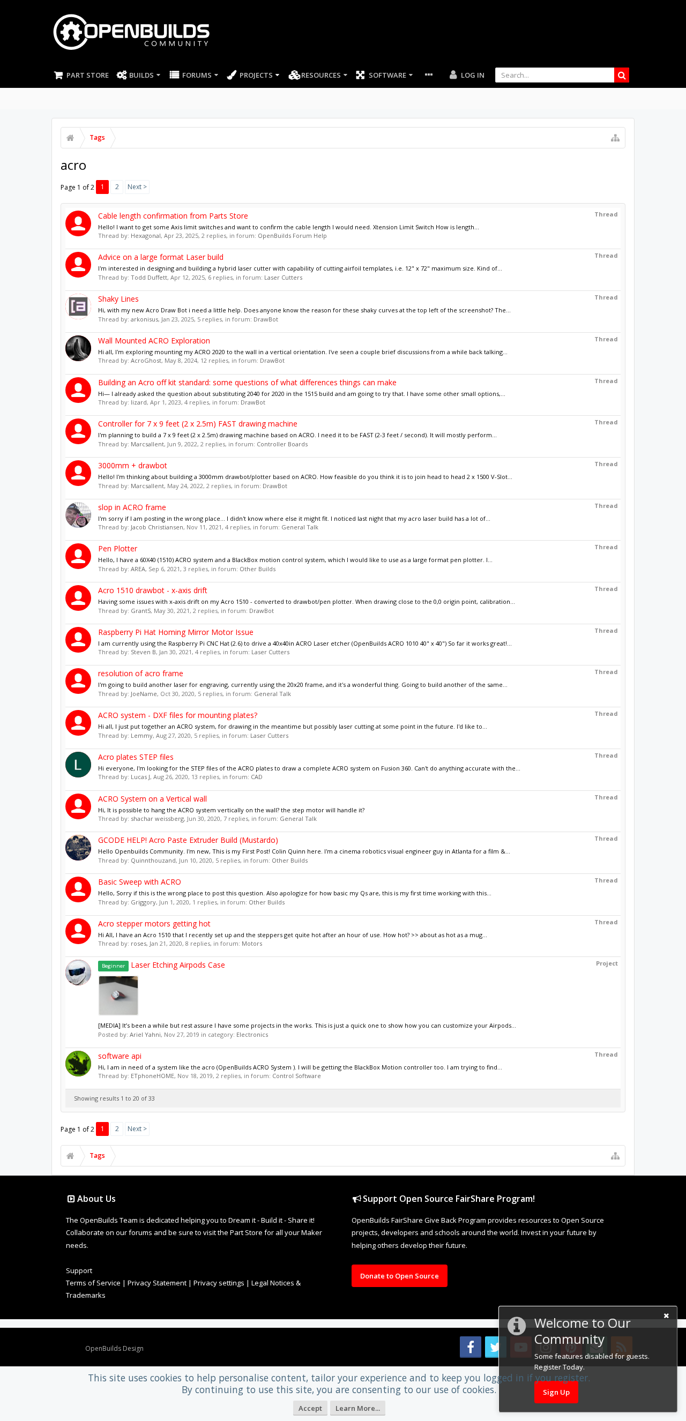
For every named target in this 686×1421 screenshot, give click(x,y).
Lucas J (140, 777)
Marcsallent (147, 444)
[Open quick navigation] (615, 138)
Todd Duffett (149, 277)
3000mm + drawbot (132, 465)
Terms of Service (93, 1283)
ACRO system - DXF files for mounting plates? (177, 715)
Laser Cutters (283, 277)
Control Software (296, 1076)
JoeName (144, 694)
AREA (138, 569)
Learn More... (357, 1408)
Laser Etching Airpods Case (163, 965)
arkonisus (144, 319)
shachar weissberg (157, 818)
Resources (321, 75)
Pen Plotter (117, 548)
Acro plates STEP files (136, 757)
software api (119, 1056)
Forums (197, 75)
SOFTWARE (387, 75)
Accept (310, 1408)
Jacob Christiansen (157, 527)
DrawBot (265, 319)
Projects (256, 75)
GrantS (141, 611)
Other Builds (257, 569)
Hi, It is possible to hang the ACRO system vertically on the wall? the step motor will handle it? (231, 810)
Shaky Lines (118, 299)
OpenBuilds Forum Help (292, 235)
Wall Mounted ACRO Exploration (154, 340)
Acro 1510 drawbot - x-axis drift (152, 590)
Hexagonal (146, 235)
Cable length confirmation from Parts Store (173, 216)
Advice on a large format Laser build (160, 257)
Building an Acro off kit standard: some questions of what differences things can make (247, 382)
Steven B (143, 652)
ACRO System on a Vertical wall (152, 799)
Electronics (252, 1034)
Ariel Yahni (145, 1034)
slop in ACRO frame (132, 507)
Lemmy (142, 735)
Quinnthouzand (153, 860)
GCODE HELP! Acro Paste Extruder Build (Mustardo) (188, 840)
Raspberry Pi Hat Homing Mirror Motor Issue (175, 632)
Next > (137, 186)
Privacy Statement (157, 1283)
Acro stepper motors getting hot (154, 923)
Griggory (143, 902)
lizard (139, 402)
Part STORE (87, 75)
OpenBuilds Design (114, 1348)
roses (138, 943)
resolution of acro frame (140, 673)
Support (79, 1270)
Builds (141, 75)
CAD (257, 777)
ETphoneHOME (152, 1076)
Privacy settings (218, 1283)
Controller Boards (282, 444)
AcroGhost (146, 360)
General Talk (299, 527)
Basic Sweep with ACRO (139, 882)
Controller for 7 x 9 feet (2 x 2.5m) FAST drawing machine (197, 423)
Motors (252, 943)
